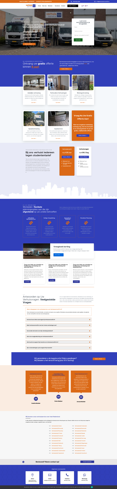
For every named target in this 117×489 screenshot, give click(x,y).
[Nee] (115, 487)
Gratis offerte (28, 44)
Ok (91, 487)
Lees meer (27, 281)
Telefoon (67, 478)
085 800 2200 (32, 205)
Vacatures (57, 5)
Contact (63, 5)
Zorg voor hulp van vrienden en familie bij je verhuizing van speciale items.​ (33, 266)
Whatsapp (84, 478)
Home (39, 5)
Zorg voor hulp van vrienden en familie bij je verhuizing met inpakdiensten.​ (82, 266)
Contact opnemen (87, 461)
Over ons (44, 5)
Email (49, 478)
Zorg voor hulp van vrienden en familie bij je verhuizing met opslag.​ (58, 266)
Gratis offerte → (72, 5)
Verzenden (78, 40)
